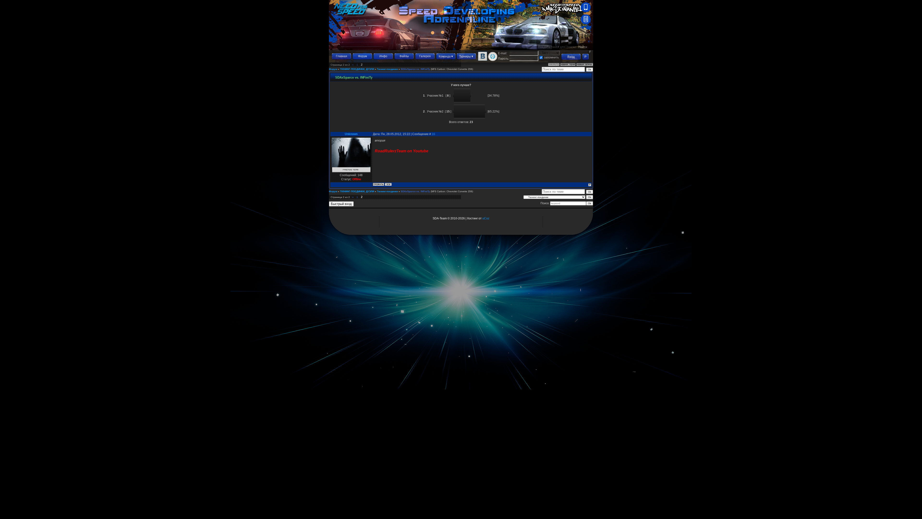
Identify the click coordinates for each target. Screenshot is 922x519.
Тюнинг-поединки (387, 69)
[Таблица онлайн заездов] (586, 23)
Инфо (383, 56)
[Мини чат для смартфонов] (586, 11)
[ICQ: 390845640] (388, 184)
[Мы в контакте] (482, 60)
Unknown (351, 134)
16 (433, 134)
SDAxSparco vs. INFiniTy (415, 69)
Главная (341, 56)
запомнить (551, 57)
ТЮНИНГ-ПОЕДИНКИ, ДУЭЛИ (357, 69)
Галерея (425, 56)
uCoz (485, 218)
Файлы (404, 56)
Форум (362, 56)
